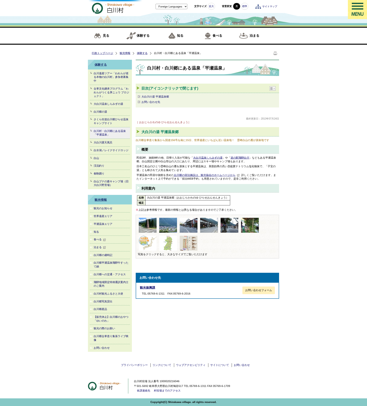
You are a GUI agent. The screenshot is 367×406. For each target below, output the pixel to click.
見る (106, 35)
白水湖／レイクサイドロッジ (111, 150)
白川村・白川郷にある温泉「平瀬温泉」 (110, 132)
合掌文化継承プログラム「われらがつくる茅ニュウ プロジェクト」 (111, 92)
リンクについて (162, 364)
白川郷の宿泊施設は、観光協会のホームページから (204, 175)
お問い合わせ (102, 347)
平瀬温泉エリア (103, 223)
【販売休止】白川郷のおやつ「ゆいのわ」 (111, 318)
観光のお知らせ (103, 208)
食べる (217, 35)
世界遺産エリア (103, 216)
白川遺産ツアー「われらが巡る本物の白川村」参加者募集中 (111, 77)
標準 (244, 6)
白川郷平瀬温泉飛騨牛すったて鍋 (111, 264)
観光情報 (125, 53)
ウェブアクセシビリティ (190, 364)
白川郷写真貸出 (103, 301)
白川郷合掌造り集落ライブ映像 (111, 338)
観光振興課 (147, 287)
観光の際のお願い (104, 328)
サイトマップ (269, 6)
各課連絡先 (143, 390)
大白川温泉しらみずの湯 (108, 103)
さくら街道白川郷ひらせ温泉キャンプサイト (111, 121)
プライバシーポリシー (134, 364)
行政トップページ (102, 53)
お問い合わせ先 (150, 101)
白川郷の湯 (100, 111)
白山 (96, 158)
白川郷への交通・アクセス (110, 274)
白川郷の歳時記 (103, 255)
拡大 (211, 6)
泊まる (254, 35)
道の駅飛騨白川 (240, 157)
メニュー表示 (357, 9)
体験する (143, 35)
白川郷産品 (100, 309)
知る (180, 35)
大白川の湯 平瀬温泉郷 (155, 96)
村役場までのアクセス (167, 390)
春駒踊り (99, 173)
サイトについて (219, 364)
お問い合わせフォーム (258, 290)
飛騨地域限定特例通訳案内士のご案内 (111, 284)
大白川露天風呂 (103, 142)
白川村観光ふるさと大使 (108, 293)
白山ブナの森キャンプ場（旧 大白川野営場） (111, 183)
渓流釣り (99, 165)
